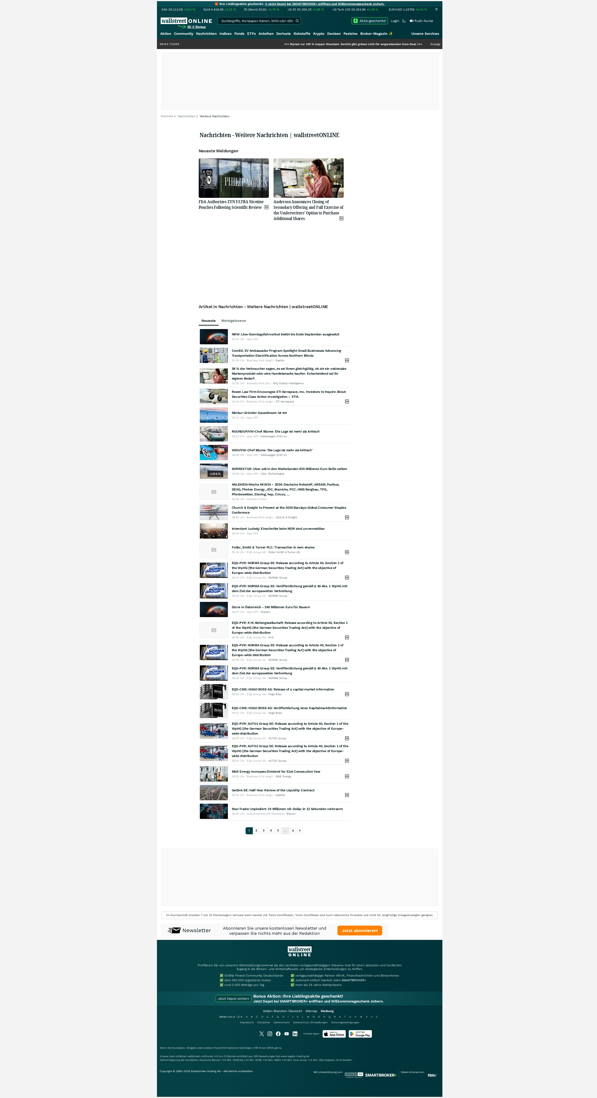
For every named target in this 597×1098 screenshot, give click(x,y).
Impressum (247, 1022)
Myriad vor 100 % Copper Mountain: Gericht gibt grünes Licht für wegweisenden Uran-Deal (315, 44)
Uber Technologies (272, 473)
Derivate (283, 34)
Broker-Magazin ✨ (376, 34)
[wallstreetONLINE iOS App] (334, 1036)
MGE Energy (283, 776)
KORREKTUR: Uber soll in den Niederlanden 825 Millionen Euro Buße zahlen (289, 469)
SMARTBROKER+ (354, 980)
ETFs (251, 34)
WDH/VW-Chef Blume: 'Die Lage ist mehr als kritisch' (272, 450)
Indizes (225, 34)
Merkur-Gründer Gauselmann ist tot (259, 413)
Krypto (318, 34)
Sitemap (311, 1011)
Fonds (239, 34)
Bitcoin (291, 813)
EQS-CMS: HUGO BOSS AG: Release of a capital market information (283, 689)
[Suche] (297, 20)
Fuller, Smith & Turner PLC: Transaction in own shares (273, 547)
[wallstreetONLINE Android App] (360, 1036)
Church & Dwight (286, 517)
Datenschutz (282, 1022)
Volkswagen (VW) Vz (273, 436)
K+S (271, 637)
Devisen (334, 34)
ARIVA (270, 1047)
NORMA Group (277, 577)
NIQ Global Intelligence (288, 383)
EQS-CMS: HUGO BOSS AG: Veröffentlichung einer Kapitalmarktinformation (289, 708)
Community (183, 34)
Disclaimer (263, 1022)
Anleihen (266, 34)
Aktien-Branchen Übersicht (282, 1011)
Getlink (280, 795)
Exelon (280, 360)
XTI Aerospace (285, 401)
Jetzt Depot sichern (233, 998)
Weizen (265, 612)
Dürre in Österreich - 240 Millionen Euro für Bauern (271, 607)
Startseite (167, 116)
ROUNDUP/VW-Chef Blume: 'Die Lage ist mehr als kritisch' (276, 431)
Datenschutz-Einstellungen (310, 1022)
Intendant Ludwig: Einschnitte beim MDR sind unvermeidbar (278, 528)
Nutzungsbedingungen (345, 1022)
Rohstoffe (302, 34)
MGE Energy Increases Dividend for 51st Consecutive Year (276, 771)
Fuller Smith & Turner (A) (284, 552)
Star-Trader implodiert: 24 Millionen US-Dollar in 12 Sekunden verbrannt (287, 809)
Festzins (351, 34)
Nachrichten (206, 34)
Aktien (165, 34)
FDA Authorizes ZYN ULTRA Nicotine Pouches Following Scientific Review (231, 204)
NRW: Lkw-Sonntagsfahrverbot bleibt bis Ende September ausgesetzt (285, 334)
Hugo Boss (275, 694)
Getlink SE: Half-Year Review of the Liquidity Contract (273, 790)
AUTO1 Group (277, 738)
